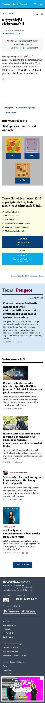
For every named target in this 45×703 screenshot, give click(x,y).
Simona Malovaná (18, 472)
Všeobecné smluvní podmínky (14, 655)
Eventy (5, 666)
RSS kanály (7, 674)
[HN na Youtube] (36, 599)
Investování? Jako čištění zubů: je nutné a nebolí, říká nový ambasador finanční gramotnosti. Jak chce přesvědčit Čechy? (22, 440)
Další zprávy (22, 564)
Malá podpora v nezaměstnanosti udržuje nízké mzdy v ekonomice (21, 534)
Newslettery (7, 670)
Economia (6, 629)
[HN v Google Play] (11, 611)
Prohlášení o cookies (10, 648)
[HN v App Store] (28, 611)
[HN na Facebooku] (21, 599)
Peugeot (24, 290)
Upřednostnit (32, 48)
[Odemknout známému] (41, 13)
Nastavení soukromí (10, 652)
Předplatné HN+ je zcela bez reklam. (30, 276)
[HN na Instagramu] (25, 599)
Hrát (13, 155)
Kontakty (6, 621)
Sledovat (14, 48)
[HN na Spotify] (32, 599)
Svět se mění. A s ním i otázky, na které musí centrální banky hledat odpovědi (22, 480)
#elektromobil (10, 112)
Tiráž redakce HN (9, 625)
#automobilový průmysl (26, 108)
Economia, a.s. (19, 585)
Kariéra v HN (8, 633)
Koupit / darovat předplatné (13, 662)
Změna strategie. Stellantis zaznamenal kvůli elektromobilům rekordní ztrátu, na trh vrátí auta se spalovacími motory (20, 310)
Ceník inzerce (8, 637)
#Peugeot (8, 108)
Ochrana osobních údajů (12, 644)
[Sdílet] (37, 13)
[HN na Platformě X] (17, 599)
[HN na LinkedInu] (28, 599)
